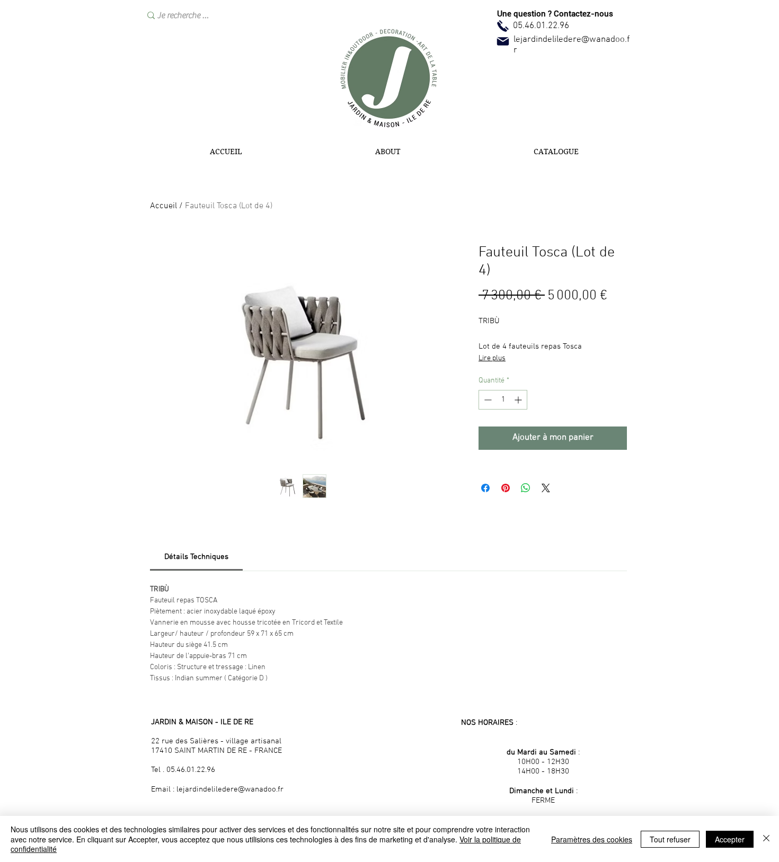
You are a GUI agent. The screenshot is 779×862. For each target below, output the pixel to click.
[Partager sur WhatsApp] (525, 488)
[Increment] (519, 399)
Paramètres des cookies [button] (591, 839)
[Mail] (503, 41)
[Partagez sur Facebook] (485, 488)
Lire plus (492, 358)
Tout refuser (670, 839)
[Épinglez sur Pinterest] (505, 488)
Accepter (730, 839)
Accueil (163, 206)
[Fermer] (766, 839)
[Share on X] (545, 488)
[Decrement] (486, 399)
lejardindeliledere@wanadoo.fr (230, 789)
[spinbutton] (502, 399)
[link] (196, 557)
